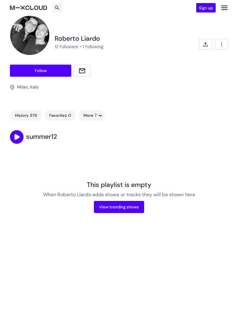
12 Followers (66, 46)
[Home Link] (28, 8)
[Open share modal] (205, 44)
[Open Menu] (224, 7)
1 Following (93, 46)
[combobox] (221, 44)
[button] (17, 137)
